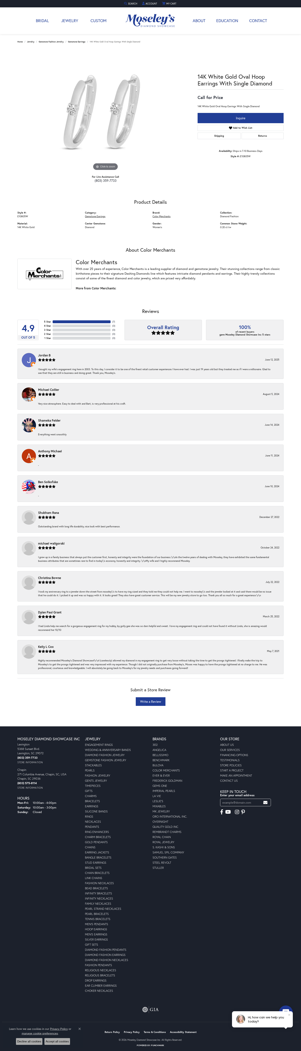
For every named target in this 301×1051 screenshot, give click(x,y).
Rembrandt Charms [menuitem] (167, 832)
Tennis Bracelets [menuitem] (97, 919)
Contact (258, 20)
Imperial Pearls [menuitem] (164, 791)
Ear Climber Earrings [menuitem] (101, 985)
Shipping (219, 135)
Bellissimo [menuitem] (160, 755)
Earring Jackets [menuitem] (97, 852)
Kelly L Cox (46, 647)
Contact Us (229, 781)
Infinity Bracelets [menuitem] (98, 893)
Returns (262, 135)
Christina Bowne (49, 578)
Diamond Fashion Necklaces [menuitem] (106, 960)
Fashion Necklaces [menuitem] (99, 883)
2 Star (47, 334)
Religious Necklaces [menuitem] (100, 970)
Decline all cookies (29, 1041)
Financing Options (234, 755)
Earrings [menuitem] (91, 806)
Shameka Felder (49, 420)
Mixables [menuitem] (159, 806)
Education (227, 20)
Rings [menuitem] (89, 816)
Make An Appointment (236, 775)
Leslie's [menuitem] (158, 801)
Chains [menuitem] (90, 847)
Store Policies (231, 765)
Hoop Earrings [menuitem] (96, 929)
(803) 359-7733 (106, 180)
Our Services (230, 750)
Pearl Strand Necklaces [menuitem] (103, 909)
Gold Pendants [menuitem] (96, 842)
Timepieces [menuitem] (93, 786)
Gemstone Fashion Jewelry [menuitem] (105, 760)
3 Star (47, 329)
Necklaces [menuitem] (93, 822)
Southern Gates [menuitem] (165, 857)
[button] (131, 3)
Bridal (42, 20)
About (199, 20)
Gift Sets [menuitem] (91, 944)
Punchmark (157, 1045)
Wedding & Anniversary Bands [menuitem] (108, 750)
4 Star (47, 325)
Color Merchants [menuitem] (166, 770)
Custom (98, 20)
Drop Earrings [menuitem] (95, 980)
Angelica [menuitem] (159, 750)
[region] (105, 110)
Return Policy (112, 1032)
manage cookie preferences (40, 1033)
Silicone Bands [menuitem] (96, 811)
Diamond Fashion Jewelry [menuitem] (104, 755)
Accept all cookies (57, 1041)
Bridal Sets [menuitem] (93, 868)
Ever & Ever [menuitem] (161, 775)
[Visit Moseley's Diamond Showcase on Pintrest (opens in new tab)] (243, 812)
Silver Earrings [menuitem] (96, 939)
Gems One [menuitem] (160, 786)
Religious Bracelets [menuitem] (100, 975)
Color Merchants (162, 216)
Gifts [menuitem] (89, 791)
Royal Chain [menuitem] (162, 837)
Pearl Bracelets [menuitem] (97, 914)
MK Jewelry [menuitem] (161, 811)
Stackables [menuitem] (93, 765)
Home (20, 41)
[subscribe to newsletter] (265, 802)
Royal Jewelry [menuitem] (163, 842)
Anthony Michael (50, 451)
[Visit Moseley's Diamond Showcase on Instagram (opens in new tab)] (237, 812)
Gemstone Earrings (76, 41)
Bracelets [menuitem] (92, 801)
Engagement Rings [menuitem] (99, 745)
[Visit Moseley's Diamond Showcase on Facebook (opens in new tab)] (221, 812)
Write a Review (150, 701)
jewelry (30, 41)
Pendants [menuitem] (92, 827)
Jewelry (69, 20)
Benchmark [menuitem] (161, 760)
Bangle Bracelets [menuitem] (98, 857)
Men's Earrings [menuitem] (96, 934)
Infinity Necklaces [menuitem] (99, 898)
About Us (227, 745)
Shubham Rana (48, 513)
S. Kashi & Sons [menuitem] (164, 847)
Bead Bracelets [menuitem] (96, 888)
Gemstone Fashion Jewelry (51, 41)
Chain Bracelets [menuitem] (97, 873)
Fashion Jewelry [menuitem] (97, 775)
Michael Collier (48, 390)
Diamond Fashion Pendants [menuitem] (105, 950)
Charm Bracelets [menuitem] (98, 837)
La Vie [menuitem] (157, 796)
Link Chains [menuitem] (93, 878)
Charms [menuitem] (91, 796)
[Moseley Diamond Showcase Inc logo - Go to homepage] (150, 20)
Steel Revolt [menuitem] (162, 862)
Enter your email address (237, 795)
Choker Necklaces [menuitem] (99, 991)
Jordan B (44, 355)
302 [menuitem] (155, 745)
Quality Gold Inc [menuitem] (165, 827)
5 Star (47, 321)
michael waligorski (51, 543)
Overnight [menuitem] (160, 822)
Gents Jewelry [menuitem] (96, 781)
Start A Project (231, 770)
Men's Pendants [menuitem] (96, 924)
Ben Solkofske (48, 482)
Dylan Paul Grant (49, 612)
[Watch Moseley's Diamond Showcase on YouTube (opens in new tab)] (228, 812)
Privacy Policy (132, 1032)
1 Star (47, 338)
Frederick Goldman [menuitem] (167, 781)
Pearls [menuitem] (90, 770)
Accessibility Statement (183, 1032)
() (113, 321)
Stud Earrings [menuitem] (95, 862)
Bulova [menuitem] (158, 765)
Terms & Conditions (155, 1032)
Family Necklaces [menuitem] (98, 903)
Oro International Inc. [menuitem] (170, 816)
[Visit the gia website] (150, 1009)
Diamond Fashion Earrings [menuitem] (105, 955)
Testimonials (230, 760)
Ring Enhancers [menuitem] (97, 832)
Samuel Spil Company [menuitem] (168, 852)
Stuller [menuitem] (158, 868)
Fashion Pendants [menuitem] (98, 965)
